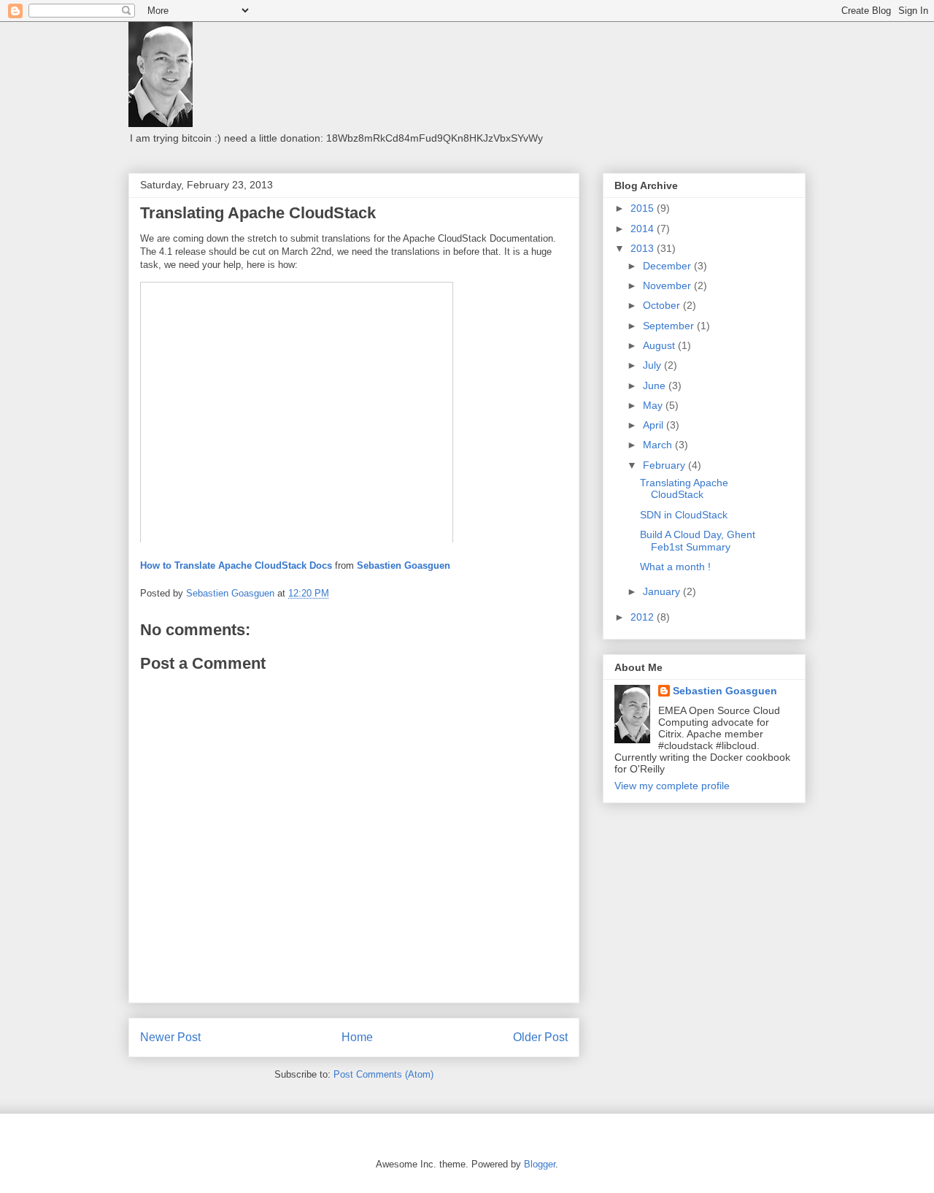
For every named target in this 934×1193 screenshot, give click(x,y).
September (670, 325)
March (659, 444)
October (663, 305)
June (655, 385)
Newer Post (170, 1037)
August (660, 345)
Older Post (540, 1037)
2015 (643, 208)
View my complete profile (672, 785)
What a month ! (675, 566)
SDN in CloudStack (683, 515)
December (668, 266)
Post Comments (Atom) (383, 1074)
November (668, 285)
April (654, 425)
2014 (643, 228)
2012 (643, 617)
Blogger (539, 1164)
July (653, 365)
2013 (643, 248)
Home (357, 1037)
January (663, 591)
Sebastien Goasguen (403, 565)
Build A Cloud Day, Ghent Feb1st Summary (697, 541)
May (654, 405)
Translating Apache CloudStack (684, 489)
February (665, 465)
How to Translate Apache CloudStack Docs (236, 565)
